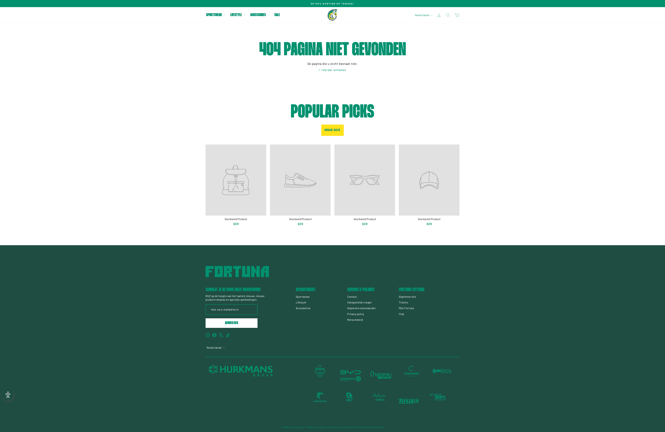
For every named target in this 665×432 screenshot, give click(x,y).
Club (401, 314)
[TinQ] (408, 401)
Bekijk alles (332, 130)
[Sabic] (379, 401)
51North (362, 427)
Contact (352, 296)
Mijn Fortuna (406, 308)
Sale (277, 15)
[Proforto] (320, 401)
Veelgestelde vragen (359, 302)
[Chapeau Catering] (381, 375)
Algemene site (407, 296)
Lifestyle (236, 15)
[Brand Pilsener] (320, 375)
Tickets (403, 302)
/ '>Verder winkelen (332, 70)
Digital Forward (376, 427)
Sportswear (214, 15)
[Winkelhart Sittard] (438, 401)
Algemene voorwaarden (361, 308)
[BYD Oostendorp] (350, 375)
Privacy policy (355, 314)
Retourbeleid (355, 319)
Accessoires (258, 15)
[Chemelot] (411, 375)
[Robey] (349, 401)
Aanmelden (231, 323)
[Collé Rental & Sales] (442, 375)
